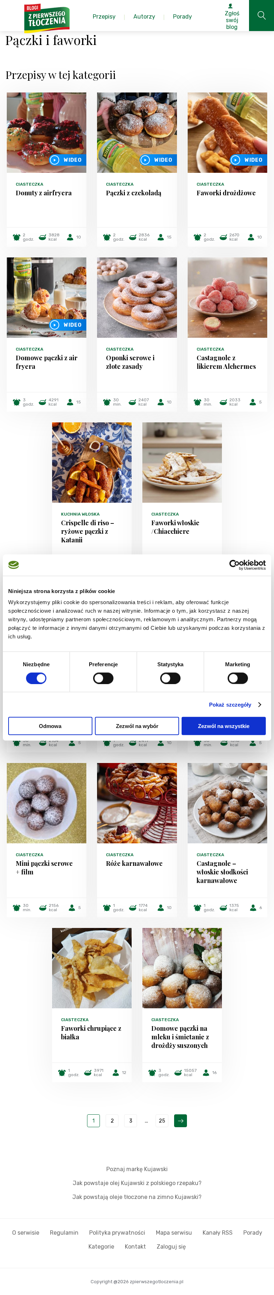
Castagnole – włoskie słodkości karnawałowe (222, 872)
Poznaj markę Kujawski (137, 1169)
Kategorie (101, 1246)
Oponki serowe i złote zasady (130, 362)
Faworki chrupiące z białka (91, 1032)
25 (162, 1121)
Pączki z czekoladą (133, 193)
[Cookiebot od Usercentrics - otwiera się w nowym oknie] (234, 564)
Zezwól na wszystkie (223, 726)
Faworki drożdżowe (226, 193)
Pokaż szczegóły (230, 704)
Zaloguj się (171, 1246)
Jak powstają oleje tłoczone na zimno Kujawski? (137, 1197)
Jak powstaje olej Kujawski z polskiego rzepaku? (137, 1183)
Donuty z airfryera (44, 193)
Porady (252, 1232)
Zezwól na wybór (137, 726)
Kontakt (135, 1246)
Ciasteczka (29, 184)
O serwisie (25, 1232)
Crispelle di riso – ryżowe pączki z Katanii (87, 531)
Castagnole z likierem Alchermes (226, 362)
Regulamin (64, 1232)
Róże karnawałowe (134, 863)
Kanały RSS (218, 1232)
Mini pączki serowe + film (44, 867)
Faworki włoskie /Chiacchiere (175, 527)
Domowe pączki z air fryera (46, 362)
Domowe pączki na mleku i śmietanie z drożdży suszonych (180, 1037)
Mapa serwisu (174, 1232)
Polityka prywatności (117, 1232)
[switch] (103, 678)
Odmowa (50, 726)
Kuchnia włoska (80, 514)
